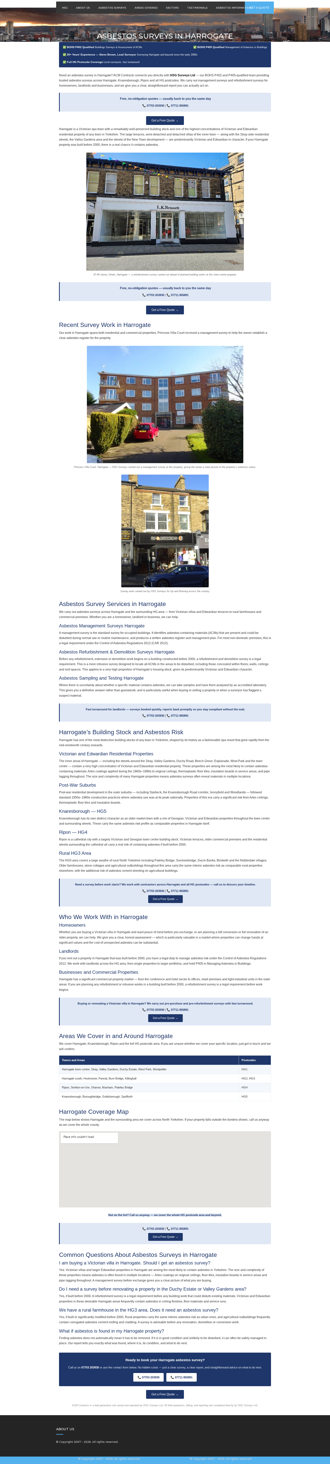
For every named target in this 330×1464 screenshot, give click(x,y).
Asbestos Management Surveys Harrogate (102, 625)
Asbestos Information (233, 7)
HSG (65, 7)
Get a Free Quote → (165, 120)
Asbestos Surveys (112, 7)
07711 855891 (179, 105)
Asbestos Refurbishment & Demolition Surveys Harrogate (117, 651)
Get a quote (259, 7)
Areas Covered (146, 7)
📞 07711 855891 (181, 1377)
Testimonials (197, 7)
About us (83, 7)
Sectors (172, 7)
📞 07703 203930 (148, 1377)
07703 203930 (155, 105)
